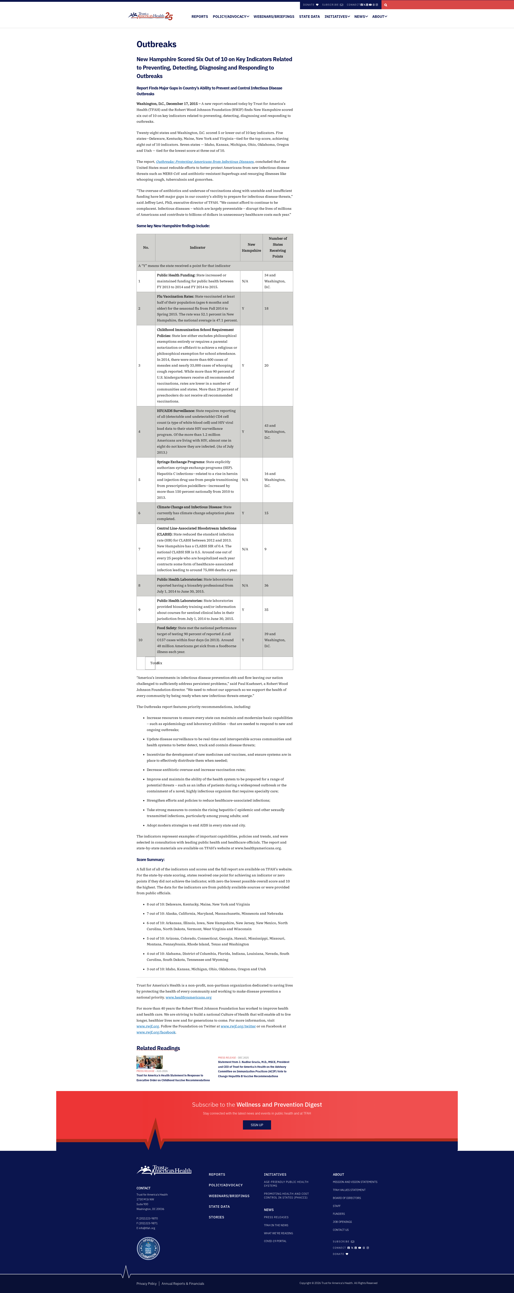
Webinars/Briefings (274, 16)
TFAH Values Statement (349, 1190)
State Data (309, 16)
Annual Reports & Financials (183, 1283)
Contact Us (341, 1230)
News (359, 16)
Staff (337, 1206)
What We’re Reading (278, 1233)
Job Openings (342, 1222)
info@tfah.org (147, 1228)
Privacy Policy (147, 1283)
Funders (339, 1214)
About (378, 16)
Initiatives (336, 16)
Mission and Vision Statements (355, 1182)
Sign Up (257, 1125)
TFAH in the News (276, 1225)
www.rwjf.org (148, 1026)
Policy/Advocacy (229, 16)
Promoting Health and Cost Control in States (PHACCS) (286, 1195)
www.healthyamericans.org (189, 997)
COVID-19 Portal (275, 1241)
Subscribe (330, 4)
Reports (200, 16)
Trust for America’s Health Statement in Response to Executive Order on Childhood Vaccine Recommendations (173, 1076)
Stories (216, 1217)
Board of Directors (347, 1198)
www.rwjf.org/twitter (238, 1026)
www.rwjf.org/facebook (156, 1032)
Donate (309, 4)
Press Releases (276, 1217)
